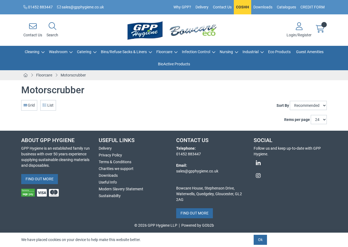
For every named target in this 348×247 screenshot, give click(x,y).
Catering (84, 52)
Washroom (58, 52)
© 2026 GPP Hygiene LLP (155, 225)
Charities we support (116, 168)
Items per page (297, 119)
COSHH (242, 7)
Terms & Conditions (115, 162)
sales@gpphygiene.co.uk (82, 7)
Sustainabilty (110, 196)
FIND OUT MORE (40, 179)
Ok (260, 240)
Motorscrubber (73, 75)
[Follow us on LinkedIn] (290, 163)
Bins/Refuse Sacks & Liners (124, 52)
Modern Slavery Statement (121, 189)
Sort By (282, 105)
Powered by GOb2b (197, 225)
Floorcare (164, 52)
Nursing (226, 52)
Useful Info (108, 182)
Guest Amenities (310, 52)
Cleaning (32, 52)
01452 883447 (40, 7)
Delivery (202, 7)
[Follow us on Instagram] (290, 175)
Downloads (262, 7)
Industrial (251, 52)
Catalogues (286, 7)
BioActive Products (174, 64)
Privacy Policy (110, 155)
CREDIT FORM (312, 7)
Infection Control (196, 52)
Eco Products (279, 52)
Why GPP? (182, 7)
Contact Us (222, 7)
